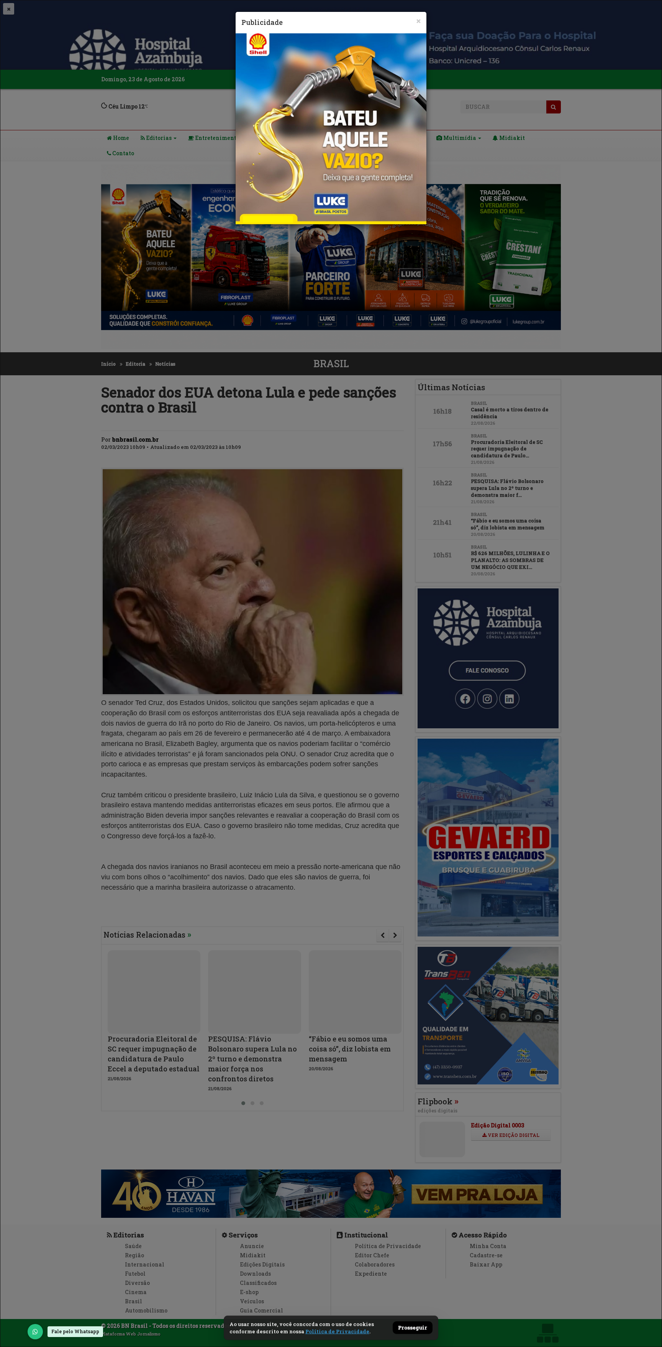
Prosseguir (412, 1327)
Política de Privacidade (337, 1331)
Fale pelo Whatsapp (75, 1331)
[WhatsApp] (35, 1331)
